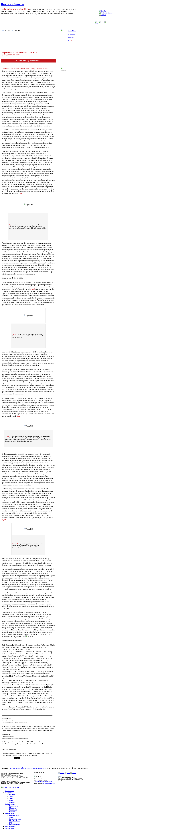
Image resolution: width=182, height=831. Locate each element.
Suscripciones (9, 813)
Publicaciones (9, 791)
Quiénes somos (10, 804)
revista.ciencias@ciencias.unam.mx (43, 781)
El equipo (12, 808)
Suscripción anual (15, 819)
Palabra (12, 794)
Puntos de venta (14, 824)
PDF (69, 40)
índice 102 (72, 31)
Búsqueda (16, 768)
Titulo (11, 798)
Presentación (13, 806)
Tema (11, 796)
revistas (29, 768)
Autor (11, 800)
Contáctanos (9, 828)
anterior (71, 37)
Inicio (10, 768)
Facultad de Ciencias (13, 810)
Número (23, 768)
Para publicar (10, 826)
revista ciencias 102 (39, 768)
